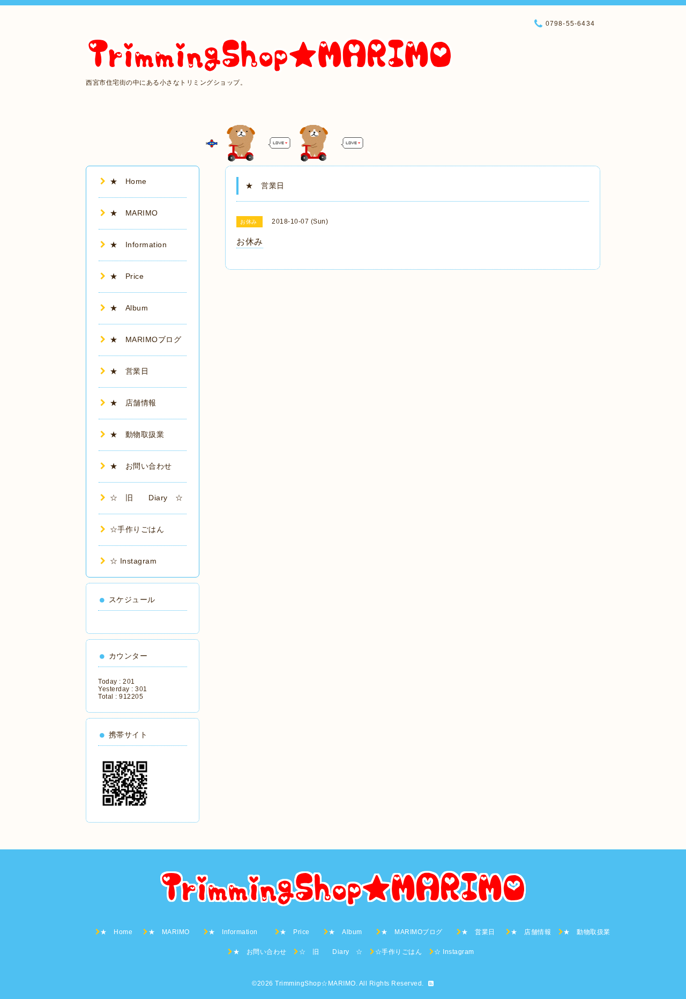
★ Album (133, 308)
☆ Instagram (133, 561)
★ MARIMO (134, 213)
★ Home (132, 181)
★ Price (131, 276)
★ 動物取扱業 (137, 434)
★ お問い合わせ (141, 466)
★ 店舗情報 (133, 402)
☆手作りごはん (137, 529)
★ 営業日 (133, 371)
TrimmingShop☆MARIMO (315, 983)
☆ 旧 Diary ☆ (146, 497)
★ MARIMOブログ (149, 339)
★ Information (146, 244)
